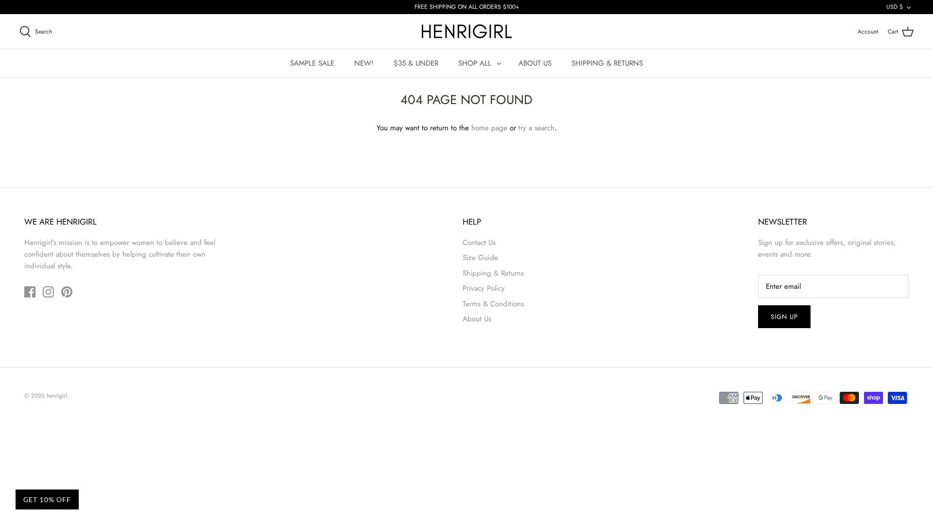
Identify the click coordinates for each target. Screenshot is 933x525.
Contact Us (479, 242)
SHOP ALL (474, 63)
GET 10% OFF (47, 499)
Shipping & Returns (493, 273)
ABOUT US (535, 63)
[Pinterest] (66, 292)
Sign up (784, 316)
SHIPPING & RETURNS (607, 63)
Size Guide (480, 257)
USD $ (894, 6)
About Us (477, 319)
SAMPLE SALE (312, 63)
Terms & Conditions (493, 303)
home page (489, 127)
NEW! (364, 63)
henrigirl (57, 395)
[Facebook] (29, 292)
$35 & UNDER (416, 63)
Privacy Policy (484, 288)
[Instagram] (48, 292)
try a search (536, 127)
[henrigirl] (467, 31)
